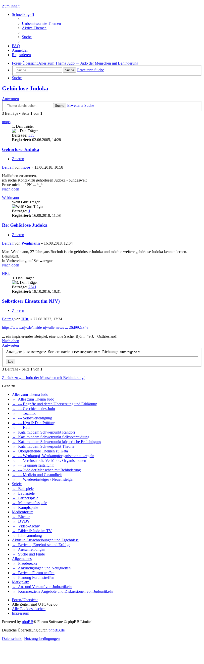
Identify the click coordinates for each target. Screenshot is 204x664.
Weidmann (10, 197)
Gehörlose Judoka (25, 88)
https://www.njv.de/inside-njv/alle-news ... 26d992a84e (45, 327)
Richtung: (110, 352)
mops (6, 122)
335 (31, 135)
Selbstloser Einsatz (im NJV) (31, 301)
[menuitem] (41, 23)
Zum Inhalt (10, 6)
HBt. (6, 273)
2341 (32, 287)
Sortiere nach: (59, 352)
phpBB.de (57, 630)
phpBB (27, 622)
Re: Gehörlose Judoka (25, 225)
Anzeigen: (14, 352)
